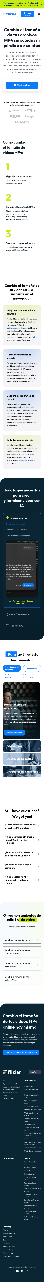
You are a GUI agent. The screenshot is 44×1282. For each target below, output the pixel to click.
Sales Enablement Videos (30, 1207)
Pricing (5, 1230)
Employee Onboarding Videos (32, 1190)
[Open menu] (39, 14)
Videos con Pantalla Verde (31, 1128)
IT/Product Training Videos (31, 1218)
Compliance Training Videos (31, 1201)
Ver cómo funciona (14, 733)
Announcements (9, 1233)
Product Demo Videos (32, 1171)
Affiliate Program (9, 1246)
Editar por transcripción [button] (16, 530)
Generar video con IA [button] (15, 524)
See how (35, 5)
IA (4, 1080)
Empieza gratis (27, 14)
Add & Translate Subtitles (30, 1178)
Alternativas (8, 1158)
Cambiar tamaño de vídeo (31, 1120)
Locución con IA (8, 1098)
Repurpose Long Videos (30, 1184)
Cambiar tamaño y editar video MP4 (21, 1052)
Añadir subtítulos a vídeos (31, 1114)
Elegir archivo (23, 85)
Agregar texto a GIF (10, 1084)
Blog (4, 1240)
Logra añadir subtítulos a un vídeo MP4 (11, 1088)
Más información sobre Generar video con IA (21, 602)
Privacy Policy (8, 1253)
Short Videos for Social (30, 1163)
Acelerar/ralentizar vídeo (10, 1094)
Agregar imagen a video (30, 1102)
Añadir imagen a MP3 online (31, 1096)
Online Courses (29, 1174)
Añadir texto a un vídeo (32, 1151)
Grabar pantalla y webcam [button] (18, 535)
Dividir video (28, 1139)
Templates (6, 1243)
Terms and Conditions (11, 1256)
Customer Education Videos (31, 1195)
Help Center (7, 1237)
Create (27, 1158)
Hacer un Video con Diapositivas (31, 1085)
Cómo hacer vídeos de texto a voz (32, 1134)
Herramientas (30, 1080)
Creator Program (9, 1250)
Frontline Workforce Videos (31, 1212)
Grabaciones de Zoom (32, 1148)
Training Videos (30, 1167)
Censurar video (29, 1124)
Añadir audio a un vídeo (32, 1110)
